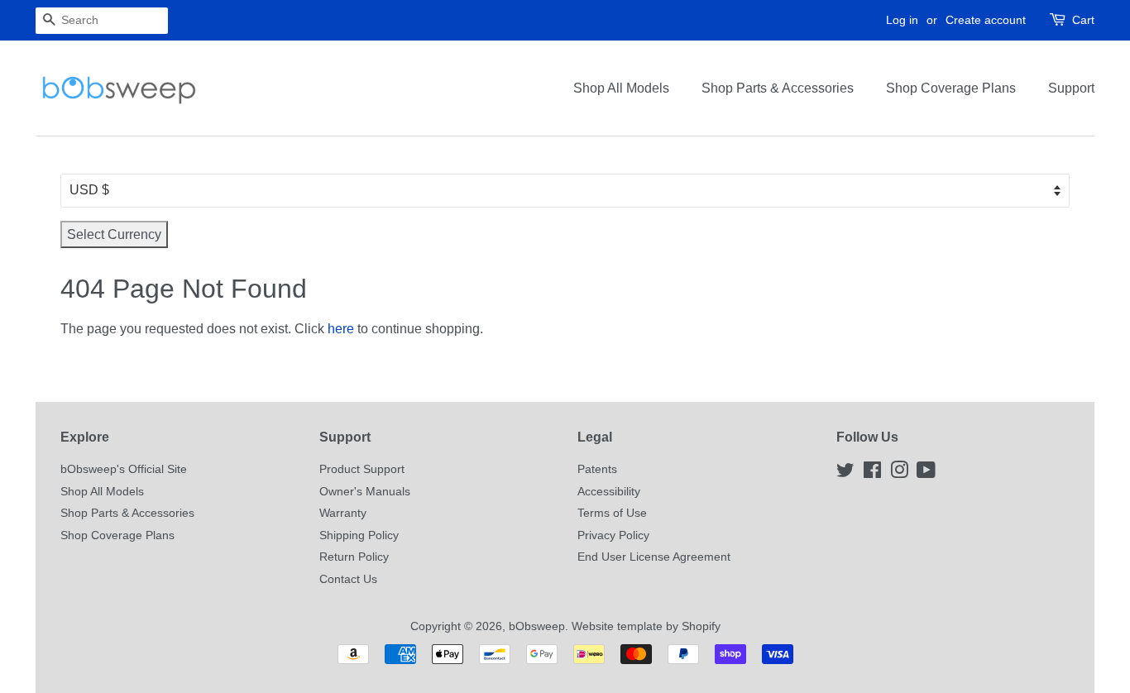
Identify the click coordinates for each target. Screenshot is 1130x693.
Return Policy (354, 557)
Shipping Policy (359, 535)
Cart (1083, 19)
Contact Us (348, 579)
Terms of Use (612, 513)
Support (1071, 88)
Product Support (362, 469)
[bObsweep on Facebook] (872, 473)
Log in (902, 19)
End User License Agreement (653, 557)
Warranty (342, 513)
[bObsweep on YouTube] (926, 473)
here (341, 329)
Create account (986, 19)
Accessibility (608, 491)
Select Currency (114, 234)
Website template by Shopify (646, 626)
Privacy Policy (613, 535)
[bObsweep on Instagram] (899, 473)
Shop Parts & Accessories (777, 88)
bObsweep (537, 626)
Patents (597, 469)
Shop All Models (621, 88)
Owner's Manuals (364, 491)
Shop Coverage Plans (951, 88)
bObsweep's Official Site (123, 469)
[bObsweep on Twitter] (845, 473)
